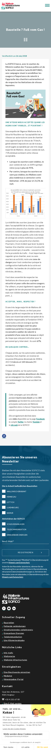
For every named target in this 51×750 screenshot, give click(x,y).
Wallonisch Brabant (16, 491)
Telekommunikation (16, 529)
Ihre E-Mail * (8, 541)
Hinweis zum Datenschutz (19, 562)
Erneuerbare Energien (17, 535)
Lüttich (10, 502)
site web (14, 425)
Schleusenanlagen (15, 524)
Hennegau (11, 497)
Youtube (36, 422)
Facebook (40, 419)
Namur (10, 513)
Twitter (21, 422)
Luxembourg (13, 507)
